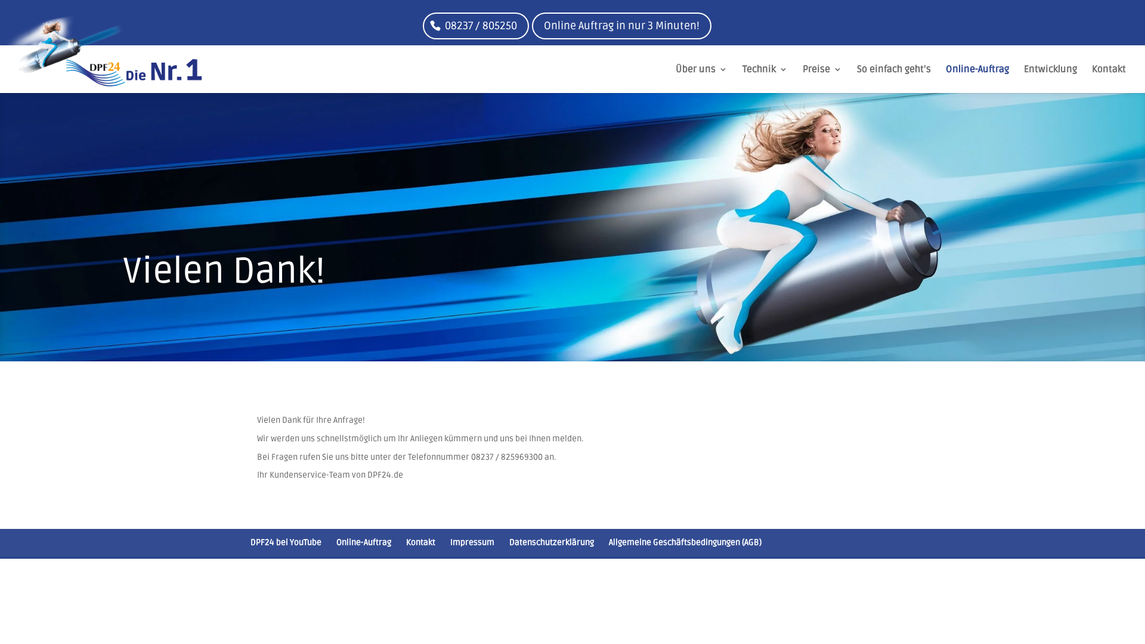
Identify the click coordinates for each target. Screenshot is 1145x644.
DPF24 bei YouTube (285, 542)
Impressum (472, 542)
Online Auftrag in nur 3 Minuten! (622, 25)
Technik (759, 70)
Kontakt (1109, 70)
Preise (816, 70)
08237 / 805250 (481, 25)
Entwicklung (1050, 70)
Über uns (696, 70)
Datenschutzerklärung (551, 542)
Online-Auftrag (977, 70)
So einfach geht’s (894, 70)
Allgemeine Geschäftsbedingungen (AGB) (685, 542)
